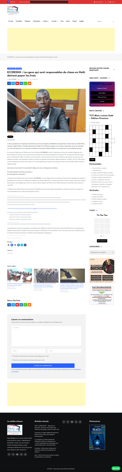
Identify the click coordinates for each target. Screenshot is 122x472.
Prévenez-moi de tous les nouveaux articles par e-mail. (29, 360)
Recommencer (102, 241)
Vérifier (92, 159)
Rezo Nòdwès (70, 469)
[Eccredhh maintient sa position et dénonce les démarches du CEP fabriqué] (19, 276)
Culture (45, 21)
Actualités (19, 21)
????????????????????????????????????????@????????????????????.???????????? (32, 208)
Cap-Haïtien (102, 93)
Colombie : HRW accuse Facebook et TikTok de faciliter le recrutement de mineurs (45, 450)
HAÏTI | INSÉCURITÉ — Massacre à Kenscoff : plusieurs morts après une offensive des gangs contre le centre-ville (47, 427)
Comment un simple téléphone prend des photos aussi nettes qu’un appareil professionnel (40, 2)
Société (54, 21)
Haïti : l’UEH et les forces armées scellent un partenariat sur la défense (47, 456)
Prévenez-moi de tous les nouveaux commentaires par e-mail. (31, 356)
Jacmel (102, 101)
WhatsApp (116, 468)
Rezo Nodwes (13, 79)
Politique (27, 21)
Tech (62, 21)
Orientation (36, 21)
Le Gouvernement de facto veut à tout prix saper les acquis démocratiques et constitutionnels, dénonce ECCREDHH (45, 285)
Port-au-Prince (102, 97)
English (81, 21)
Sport (68, 21)
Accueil (10, 21)
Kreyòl (75, 21)
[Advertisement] (61, 39)
